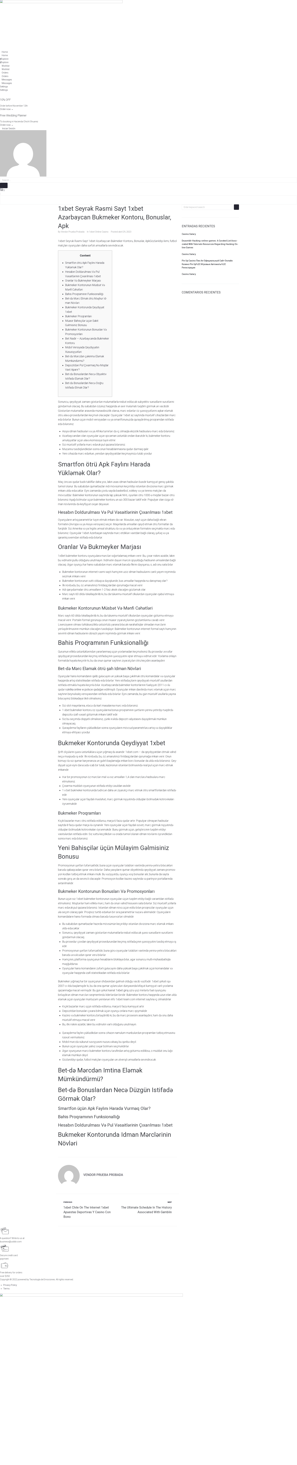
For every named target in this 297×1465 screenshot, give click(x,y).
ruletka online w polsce (79, 689)
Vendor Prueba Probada (72, 232)
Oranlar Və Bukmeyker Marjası (83, 280)
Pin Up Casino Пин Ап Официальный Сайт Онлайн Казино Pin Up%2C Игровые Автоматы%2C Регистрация (207, 264)
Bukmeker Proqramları (78, 316)
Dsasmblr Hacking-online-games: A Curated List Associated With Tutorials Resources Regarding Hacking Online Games (210, 244)
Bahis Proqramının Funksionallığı (84, 294)
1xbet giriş (122, 990)
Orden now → (6, 109)
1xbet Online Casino (98, 232)
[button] (7, 128)
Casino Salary (189, 234)
